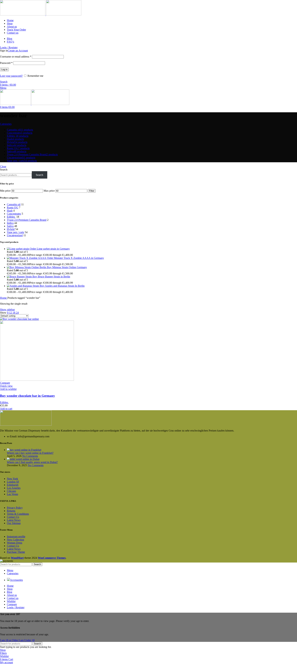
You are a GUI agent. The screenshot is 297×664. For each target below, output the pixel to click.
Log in (4, 69)
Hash (10, 210)
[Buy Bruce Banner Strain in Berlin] (19, 276)
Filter (91, 191)
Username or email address (15, 56)
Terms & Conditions (18, 513)
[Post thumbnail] (24, 449)
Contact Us (13, 516)
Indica (10, 223)
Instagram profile (16, 536)
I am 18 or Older (9, 640)
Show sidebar (7, 309)
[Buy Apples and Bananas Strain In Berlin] (23, 285)
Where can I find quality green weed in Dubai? (32, 462)
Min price (5, 190)
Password (6, 62)
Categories (6, 123)
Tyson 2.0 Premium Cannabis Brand (26, 219)
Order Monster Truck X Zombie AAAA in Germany (75, 258)
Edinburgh (12, 484)
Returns (11, 510)
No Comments (30, 456)
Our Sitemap (14, 523)
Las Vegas (12, 494)
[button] (6, 408)
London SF (13, 481)
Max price (49, 190)
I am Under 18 (27, 640)
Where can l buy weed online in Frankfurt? (30, 452)
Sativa (10, 226)
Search (3, 169)
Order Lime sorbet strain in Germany (50, 248)
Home (3, 297)
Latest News (13, 520)
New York (12, 478)
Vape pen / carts (15, 232)
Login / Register (15, 607)
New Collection (15, 539)
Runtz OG (12, 207)
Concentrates (14, 213)
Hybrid (11, 229)
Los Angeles (13, 487)
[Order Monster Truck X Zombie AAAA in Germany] (27, 258)
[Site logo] (23, 14)
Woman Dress (14, 542)
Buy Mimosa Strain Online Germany (67, 267)
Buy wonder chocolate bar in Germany (27, 396)
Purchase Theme (16, 552)
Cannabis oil (13, 204)
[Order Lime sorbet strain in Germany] (18, 248)
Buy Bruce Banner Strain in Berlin (51, 276)
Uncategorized (15, 235)
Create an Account (18, 50)
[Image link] (26, 424)
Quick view (6, 385)
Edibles (11, 216)
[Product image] (37, 379)
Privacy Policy (15, 507)
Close (3, 166)
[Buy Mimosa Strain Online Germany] (27, 267)
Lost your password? (11, 75)
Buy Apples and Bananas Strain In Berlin (62, 285)
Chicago (11, 491)
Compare (12, 604)
